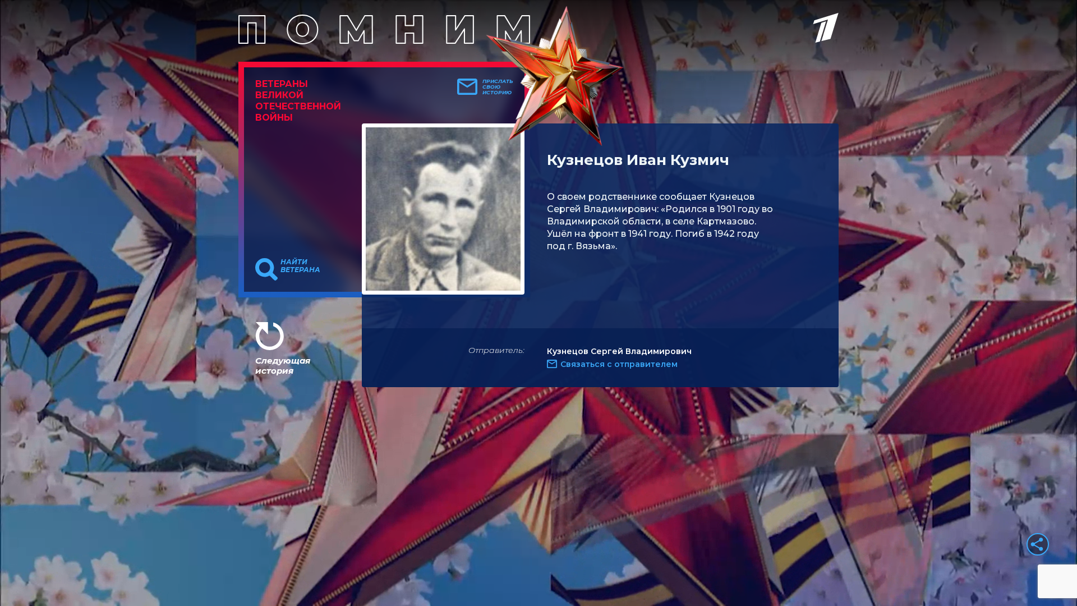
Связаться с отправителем (619, 364)
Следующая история (282, 365)
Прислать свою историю (497, 87)
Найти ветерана (300, 266)
